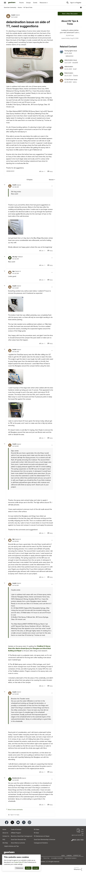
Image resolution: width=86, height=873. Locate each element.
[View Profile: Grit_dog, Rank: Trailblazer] (10, 257)
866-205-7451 (78, 840)
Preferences (19, 868)
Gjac (13, 271)
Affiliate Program (16, 833)
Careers (69, 855)
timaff (75, 69)
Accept (35, 868)
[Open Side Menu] (5, 2)
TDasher (75, 75)
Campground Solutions (41, 843)
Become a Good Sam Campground (21, 836)
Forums (20, 7)
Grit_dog (14, 256)
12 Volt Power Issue (70, 79)
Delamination (68, 73)
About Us (5, 833)
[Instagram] (24, 822)
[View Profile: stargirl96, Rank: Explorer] (61, 61)
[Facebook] (7, 822)
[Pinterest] (29, 822)
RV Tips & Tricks (28, 7)
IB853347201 (69, 56)
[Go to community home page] (12, 2)
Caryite (13, 15)
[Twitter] (12, 822)
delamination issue (70, 60)
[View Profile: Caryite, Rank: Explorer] (8, 16)
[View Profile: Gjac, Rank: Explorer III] (10, 272)
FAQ (4, 839)
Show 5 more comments (15, 809)
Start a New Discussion (70, 13)
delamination (68, 66)
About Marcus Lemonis (18, 843)
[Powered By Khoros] (78, 869)
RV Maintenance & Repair (41, 836)
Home (4, 829)
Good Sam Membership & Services (44, 839)
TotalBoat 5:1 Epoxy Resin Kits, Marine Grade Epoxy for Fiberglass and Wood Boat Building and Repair (29, 648)
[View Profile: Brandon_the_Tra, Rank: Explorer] (10, 779)
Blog (63, 855)
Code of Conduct (16, 829)
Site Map (5, 843)
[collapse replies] (5, 185)
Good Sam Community (10, 7)
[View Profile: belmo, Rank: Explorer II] (61, 80)
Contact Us (6, 836)
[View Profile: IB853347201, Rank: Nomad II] (61, 51)
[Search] (68, 3)
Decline (28, 868)
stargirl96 (75, 62)
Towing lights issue (70, 51)
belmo (75, 82)
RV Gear (36, 833)
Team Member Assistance (70, 858)
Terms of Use (46, 858)
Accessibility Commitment (57, 858)
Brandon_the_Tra (16, 778)
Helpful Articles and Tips (11, 846)
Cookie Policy (18, 862)
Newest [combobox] (52, 180)
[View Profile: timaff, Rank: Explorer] (61, 67)
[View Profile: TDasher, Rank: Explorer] (61, 74)
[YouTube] (18, 822)
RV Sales (36, 829)
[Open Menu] (81, 7)
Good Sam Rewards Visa (18, 839)
